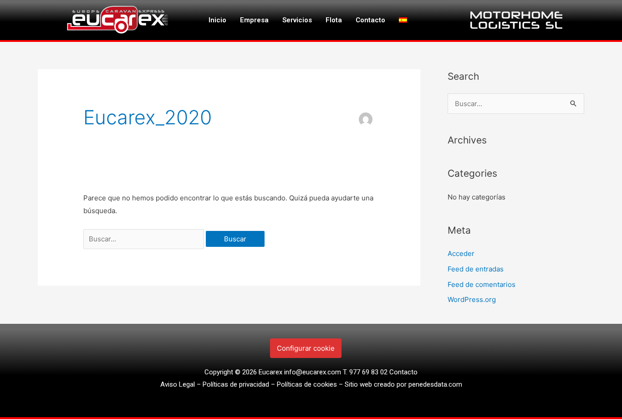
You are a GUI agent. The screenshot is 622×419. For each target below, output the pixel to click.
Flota (334, 20)
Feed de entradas (476, 269)
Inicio (217, 20)
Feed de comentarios (481, 284)
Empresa (254, 20)
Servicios (297, 20)
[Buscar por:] (144, 239)
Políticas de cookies (307, 384)
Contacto (370, 20)
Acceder (461, 253)
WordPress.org (472, 299)
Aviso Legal (177, 384)
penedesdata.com (435, 384)
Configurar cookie (306, 348)
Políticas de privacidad (236, 384)
